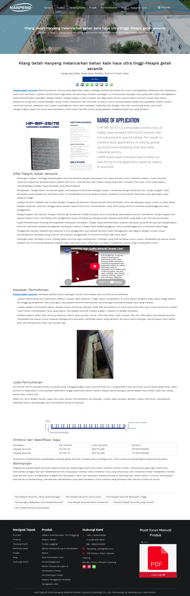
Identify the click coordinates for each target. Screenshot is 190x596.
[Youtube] (84, 566)
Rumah (48, 7)
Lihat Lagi (157, 575)
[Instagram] (89, 566)
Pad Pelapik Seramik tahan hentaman (88, 502)
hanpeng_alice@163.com (100, 548)
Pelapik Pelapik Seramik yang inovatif (133, 502)
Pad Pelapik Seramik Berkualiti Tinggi (126, 496)
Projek (93, 7)
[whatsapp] (94, 566)
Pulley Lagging (50, 544)
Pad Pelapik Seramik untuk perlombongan (38, 496)
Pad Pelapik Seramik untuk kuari (83, 496)
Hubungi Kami (139, 7)
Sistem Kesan (49, 539)
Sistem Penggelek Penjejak (56, 579)
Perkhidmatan (109, 7)
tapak (126, 73)
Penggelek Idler (50, 584)
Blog (124, 7)
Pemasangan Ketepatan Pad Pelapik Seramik (39, 502)
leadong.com (135, 592)
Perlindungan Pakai (52, 575)
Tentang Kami (77, 7)
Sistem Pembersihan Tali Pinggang (60, 535)
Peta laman (149, 592)
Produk (61, 7)
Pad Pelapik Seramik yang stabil (32, 507)
